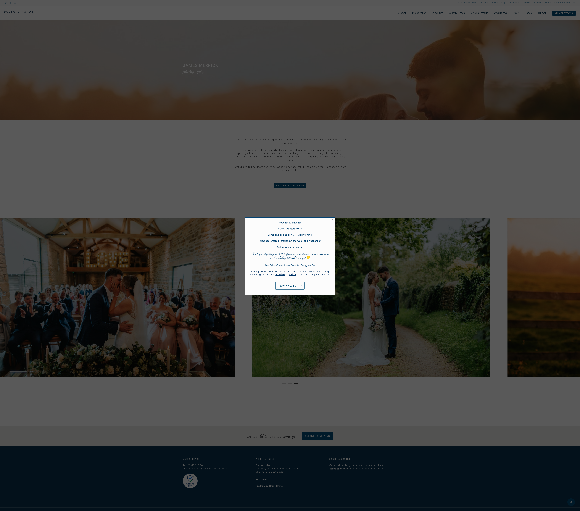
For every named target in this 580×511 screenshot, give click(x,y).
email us (280, 274)
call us (292, 274)
